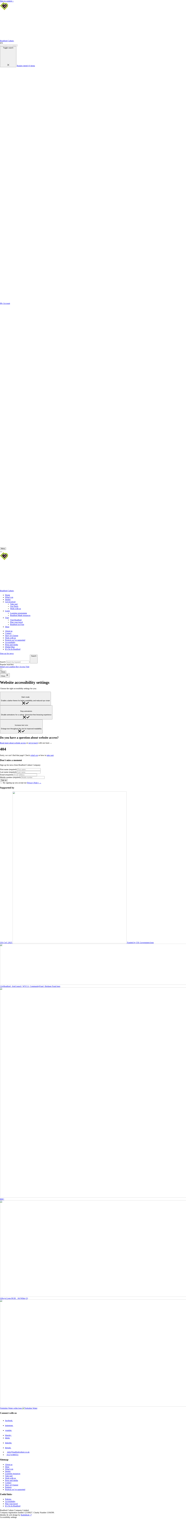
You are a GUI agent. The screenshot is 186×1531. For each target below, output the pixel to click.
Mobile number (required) (10, 777)
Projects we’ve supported (15, 640)
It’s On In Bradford (12, 649)
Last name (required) (8, 772)
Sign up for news (7, 653)
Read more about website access (13, 743)
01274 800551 (12, 1455)
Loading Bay (13, 667)
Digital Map (10, 647)
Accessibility (10, 642)
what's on (34, 755)
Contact (8, 633)
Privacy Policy (34, 783)
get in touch (33, 743)
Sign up (4, 780)
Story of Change (11, 636)
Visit (27, 667)
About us (8, 631)
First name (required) (8, 769)
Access (22, 667)
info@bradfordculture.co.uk (18, 1452)
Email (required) (6, 775)
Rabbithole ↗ (26, 1515)
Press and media (11, 645)
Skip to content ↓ (7, 1)
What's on (4, 667)
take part (50, 755)
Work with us (10, 638)
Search (2, 662)
